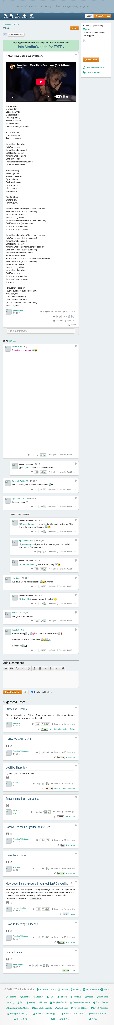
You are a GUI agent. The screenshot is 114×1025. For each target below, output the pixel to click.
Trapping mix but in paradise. (22, 798)
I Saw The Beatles (16, 709)
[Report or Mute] (76, 55)
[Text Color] (23, 668)
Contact (64, 989)
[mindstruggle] (8, 966)
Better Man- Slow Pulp (19, 739)
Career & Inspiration (81, 1002)
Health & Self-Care (61, 1019)
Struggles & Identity (18, 1013)
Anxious (77, 997)
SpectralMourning (20, 498)
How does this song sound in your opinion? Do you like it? (39, 883)
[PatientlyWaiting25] (8, 483)
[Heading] (51, 668)
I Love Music (70, 757)
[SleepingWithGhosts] (8, 753)
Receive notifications (43, 692)
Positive (12, 997)
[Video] (11, 668)
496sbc (15, 613)
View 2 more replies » (20, 514)
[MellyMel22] (8, 348)
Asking (31, 1002)
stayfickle (16, 578)
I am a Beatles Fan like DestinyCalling (62, 729)
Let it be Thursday (16, 767)
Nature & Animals (99, 1013)
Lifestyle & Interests (43, 1008)
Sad (21, 1002)
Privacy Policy (92, 989)
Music (6, 28)
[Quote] (63, 668)
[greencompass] (8, 312)
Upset (90, 997)
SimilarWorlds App (47, 989)
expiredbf (16, 867)
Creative (39, 997)
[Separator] (57, 668)
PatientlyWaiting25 (20, 481)
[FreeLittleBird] (8, 632)
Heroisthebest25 (19, 908)
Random (63, 997)
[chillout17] (8, 812)
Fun (51, 997)
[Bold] (28, 668)
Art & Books (62, 1008)
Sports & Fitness (23, 1019)
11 (45, 724)
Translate (59, 321)
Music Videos (70, 817)
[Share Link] (38, 729)
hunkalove (17, 723)
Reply (53, 455)
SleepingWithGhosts (21, 751)
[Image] (6, 668)
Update (43, 1002)
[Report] (76, 346)
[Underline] (40, 668)
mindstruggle (18, 964)
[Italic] (34, 668)
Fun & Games (101, 1002)
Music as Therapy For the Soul (64, 789)
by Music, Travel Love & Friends (20, 775)
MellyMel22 (17, 346)
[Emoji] (17, 668)
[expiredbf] (8, 869)
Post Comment (12, 692)
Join (74, 28)
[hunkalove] (8, 724)
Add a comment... (14, 663)
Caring (11, 1002)
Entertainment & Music (11, 24)
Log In (89, 16)
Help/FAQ (76, 989)
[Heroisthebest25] (8, 909)
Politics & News (80, 1008)
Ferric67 (16, 783)
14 (46, 311)
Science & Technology (45, 1013)
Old (14, 341)
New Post (92, 59)
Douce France (14, 952)
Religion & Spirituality (73, 1013)
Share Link (70, 321)
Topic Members (93, 72)
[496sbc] (8, 615)
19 (66, 316)
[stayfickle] (8, 580)
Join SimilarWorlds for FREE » (41, 46)
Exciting (25, 997)
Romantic (103, 997)
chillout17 (16, 811)
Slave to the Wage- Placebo (22, 924)
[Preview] (25, 692)
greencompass (19, 310)
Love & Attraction (100, 1008)
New (10, 341)
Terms (106, 989)
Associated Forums (95, 67)
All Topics (95, 1019)
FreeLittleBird (18, 630)
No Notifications (17, 35)
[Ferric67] (8, 784)
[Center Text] (46, 668)
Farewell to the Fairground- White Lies (28, 827)
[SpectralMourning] (8, 500)
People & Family (59, 1002)
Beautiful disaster (16, 855)
